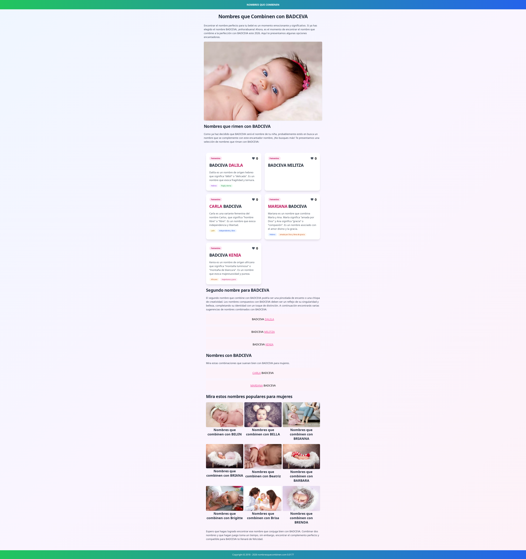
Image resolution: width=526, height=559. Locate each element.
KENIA (235, 255)
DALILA (236, 165)
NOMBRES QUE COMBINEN (263, 4)
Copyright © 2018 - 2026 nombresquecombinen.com (259, 554)
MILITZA (269, 332)
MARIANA (277, 206)
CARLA (215, 206)
